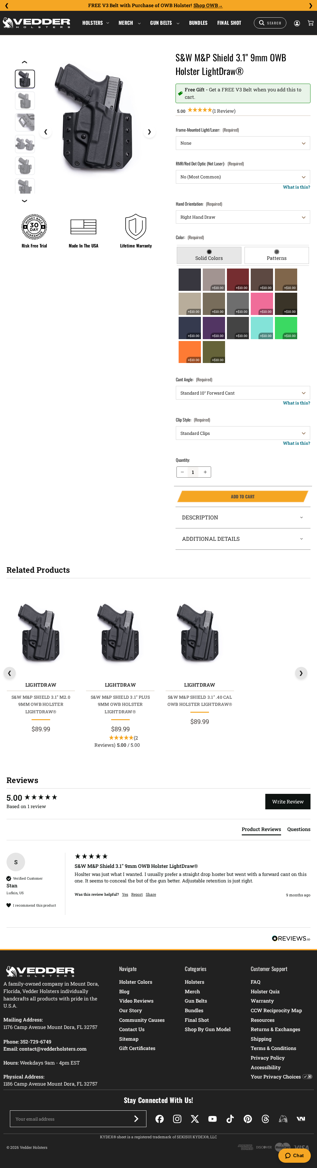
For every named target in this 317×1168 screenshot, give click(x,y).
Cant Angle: (194, 379)
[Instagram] (177, 1119)
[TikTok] (230, 1119)
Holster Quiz (265, 991)
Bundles (198, 22)
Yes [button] (125, 894)
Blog (124, 991)
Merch (127, 22)
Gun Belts (161, 22)
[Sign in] (296, 23)
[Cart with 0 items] (310, 23)
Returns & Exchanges (275, 1029)
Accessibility (266, 1067)
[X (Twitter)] (195, 1119)
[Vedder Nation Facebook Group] (300, 1119)
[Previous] (6, 5)
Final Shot (229, 22)
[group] (39, 797)
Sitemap (128, 1038)
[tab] (209, 255)
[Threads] (265, 1119)
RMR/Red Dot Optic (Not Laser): (210, 163)
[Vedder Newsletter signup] (136, 1119)
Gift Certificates (137, 1048)
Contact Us (132, 1029)
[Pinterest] (247, 1119)
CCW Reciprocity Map (276, 1010)
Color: (190, 237)
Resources (263, 1020)
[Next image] (149, 131)
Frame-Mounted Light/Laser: (207, 129)
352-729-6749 (35, 1041)
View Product (40, 634)
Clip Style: (193, 419)
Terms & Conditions (273, 1048)
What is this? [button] (296, 187)
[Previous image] (45, 131)
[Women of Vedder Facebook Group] (283, 1119)
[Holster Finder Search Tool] (270, 23)
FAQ (255, 981)
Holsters (92, 22)
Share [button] (151, 894)
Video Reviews (136, 1000)
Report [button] (137, 894)
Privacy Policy (268, 1057)
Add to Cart (216, 496)
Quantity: (183, 460)
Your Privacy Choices (276, 1076)
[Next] (310, 5)
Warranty (262, 1000)
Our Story (130, 1010)
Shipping (261, 1038)
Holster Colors (135, 981)
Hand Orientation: (199, 203)
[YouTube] (212, 1119)
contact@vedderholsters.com (53, 1048)
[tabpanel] (243, 316)
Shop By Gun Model (208, 1029)
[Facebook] (159, 1119)
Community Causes (142, 1020)
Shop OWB (205, 5)
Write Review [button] (288, 801)
